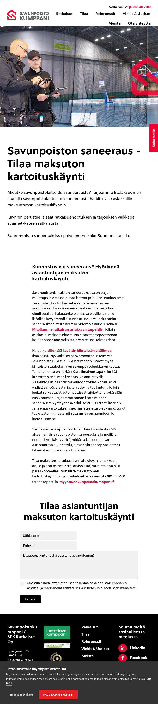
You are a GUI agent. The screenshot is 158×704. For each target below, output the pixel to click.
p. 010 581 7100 (140, 6)
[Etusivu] (28, 14)
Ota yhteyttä (139, 23)
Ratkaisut (64, 13)
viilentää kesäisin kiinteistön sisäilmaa (79, 350)
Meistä (114, 23)
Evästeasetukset (21, 694)
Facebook (138, 657)
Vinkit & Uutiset (137, 13)
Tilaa (84, 13)
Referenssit (105, 13)
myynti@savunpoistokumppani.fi (87, 481)
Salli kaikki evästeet (58, 694)
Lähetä (30, 599)
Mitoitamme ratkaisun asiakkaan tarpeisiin (67, 329)
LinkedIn (137, 647)
